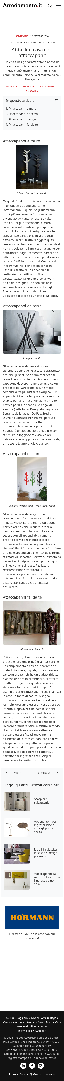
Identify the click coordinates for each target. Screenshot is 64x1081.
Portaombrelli (50, 86)
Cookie (24, 1074)
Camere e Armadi (13, 1022)
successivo (44, 773)
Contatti (43, 1026)
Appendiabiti (30, 86)
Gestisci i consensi (44, 1074)
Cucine (10, 1018)
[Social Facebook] (32, 1065)
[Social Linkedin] (23, 1065)
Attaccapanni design (22, 119)
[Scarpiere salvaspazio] (17, 801)
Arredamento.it (22, 5)
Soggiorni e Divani (28, 1018)
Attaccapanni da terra (23, 114)
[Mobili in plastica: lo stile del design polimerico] (17, 854)
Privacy (13, 1074)
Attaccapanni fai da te (23, 125)
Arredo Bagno (49, 1018)
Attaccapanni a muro (23, 108)
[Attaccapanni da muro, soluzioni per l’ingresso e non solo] (17, 880)
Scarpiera (12, 86)
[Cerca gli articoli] (50, 5)
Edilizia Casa (53, 1022)
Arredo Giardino (26, 1026)
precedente (20, 773)
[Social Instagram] (41, 1065)
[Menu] (58, 5)
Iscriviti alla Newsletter (32, 1030)
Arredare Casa (35, 1022)
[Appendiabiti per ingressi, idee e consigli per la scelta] (17, 827)
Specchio (33, 90)
